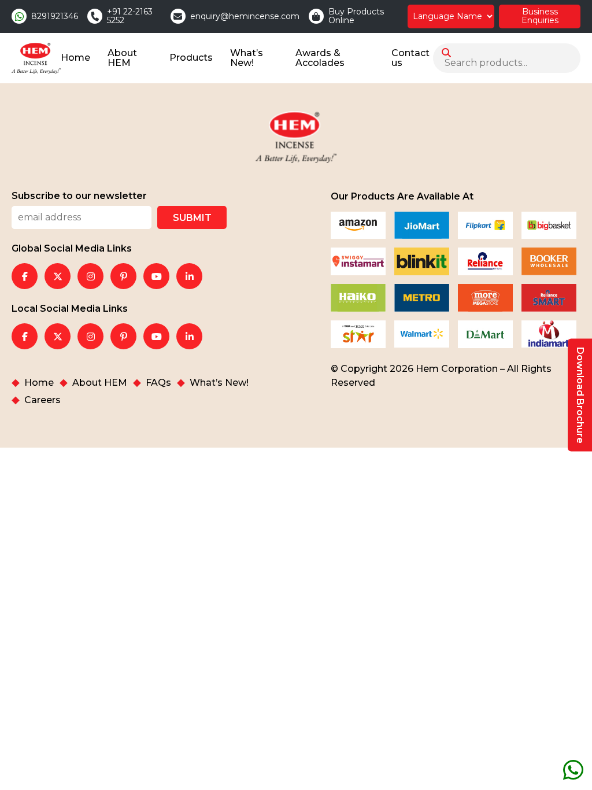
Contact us (410, 58)
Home (75, 57)
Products (191, 57)
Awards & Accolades (320, 58)
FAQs (158, 383)
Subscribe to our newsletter (79, 196)
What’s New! (246, 58)
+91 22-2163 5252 (130, 16)
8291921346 (54, 16)
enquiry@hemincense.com (244, 16)
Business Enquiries (539, 15)
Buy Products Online (356, 16)
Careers (42, 400)
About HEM (122, 58)
